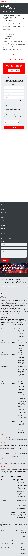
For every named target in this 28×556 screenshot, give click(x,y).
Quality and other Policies (7, 238)
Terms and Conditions (6, 207)
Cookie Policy (4, 212)
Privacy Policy (7, 101)
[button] (23, 1)
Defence (3, 225)
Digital (2, 223)
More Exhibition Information (14, 56)
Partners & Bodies (5, 236)
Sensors (3, 228)
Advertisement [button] (3, 466)
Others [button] (1, 521)
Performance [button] (3, 442)
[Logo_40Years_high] (4, 1)
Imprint (3, 204)
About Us (3, 230)
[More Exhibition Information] (14, 54)
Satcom (3, 217)
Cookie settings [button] (5, 290)
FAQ (2, 215)
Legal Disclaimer (5, 209)
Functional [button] (2, 434)
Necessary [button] (2, 314)
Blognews (3, 233)
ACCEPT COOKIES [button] (13, 290)
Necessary (4, 316)
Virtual (2, 220)
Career (2, 241)
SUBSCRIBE (14, 127)
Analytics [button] (2, 458)
